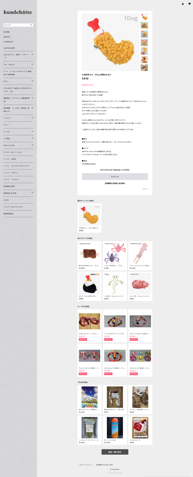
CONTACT (8, 42)
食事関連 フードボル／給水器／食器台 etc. (16, 109)
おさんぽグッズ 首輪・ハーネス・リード (16, 56)
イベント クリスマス (11, 180)
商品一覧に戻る (114, 452)
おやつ (6, 81)
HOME (7, 32)
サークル (7, 132)
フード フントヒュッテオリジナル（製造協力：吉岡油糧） (17, 73)
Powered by (112, 473)
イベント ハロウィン (11, 173)
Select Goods (9, 145)
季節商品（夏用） (9, 186)
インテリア (7, 118)
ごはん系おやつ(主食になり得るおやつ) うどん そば (18, 89)
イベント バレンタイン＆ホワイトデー (17, 166)
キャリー (6, 125)
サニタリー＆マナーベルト (13, 152)
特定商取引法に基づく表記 (104, 465)
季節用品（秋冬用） (10, 193)
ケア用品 (7, 139)
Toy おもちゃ (9, 65)
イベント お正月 (10, 159)
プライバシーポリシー (85, 465)
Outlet (6, 200)
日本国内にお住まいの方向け (115, 183)
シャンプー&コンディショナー (14, 207)
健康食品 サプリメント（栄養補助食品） (17, 99)
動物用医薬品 (9, 214)
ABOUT (7, 37)
